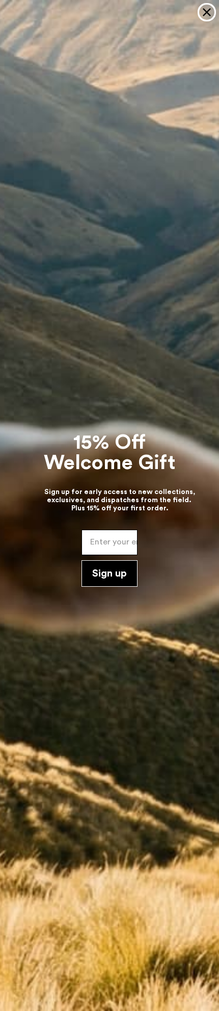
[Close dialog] (207, 12)
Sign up (109, 573)
